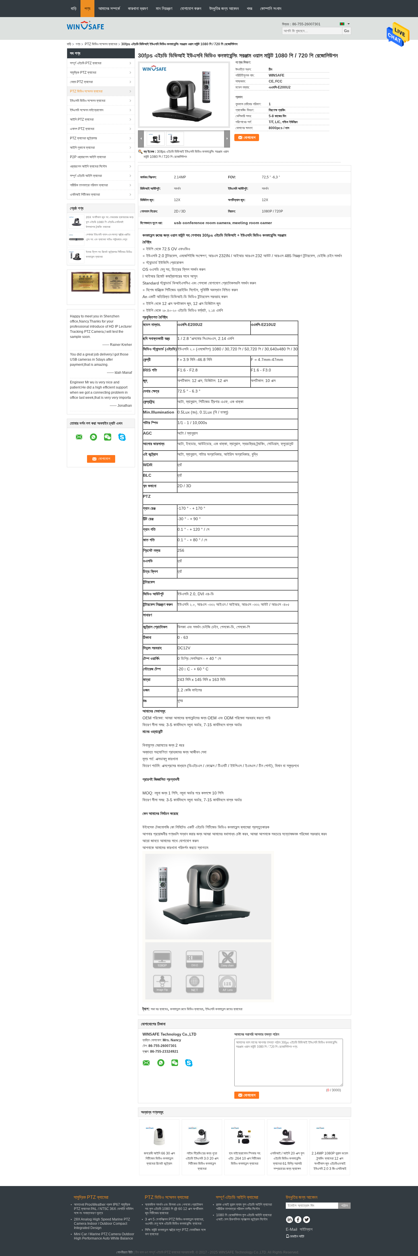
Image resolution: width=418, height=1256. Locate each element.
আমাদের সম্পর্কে (109, 8)
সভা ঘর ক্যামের (159, 1009)
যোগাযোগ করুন (190, 8)
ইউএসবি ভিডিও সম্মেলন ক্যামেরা (87, 101)
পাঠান (344, 1205)
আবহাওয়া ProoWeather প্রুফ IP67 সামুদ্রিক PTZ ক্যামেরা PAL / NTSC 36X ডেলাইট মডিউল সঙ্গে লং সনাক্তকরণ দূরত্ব (103, 1209)
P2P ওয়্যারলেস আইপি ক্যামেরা (88, 157)
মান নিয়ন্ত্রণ (164, 8)
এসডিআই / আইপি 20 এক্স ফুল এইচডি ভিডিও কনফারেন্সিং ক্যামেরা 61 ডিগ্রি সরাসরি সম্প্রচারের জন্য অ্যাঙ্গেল (287, 1161)
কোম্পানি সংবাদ (270, 8)
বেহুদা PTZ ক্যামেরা (81, 82)
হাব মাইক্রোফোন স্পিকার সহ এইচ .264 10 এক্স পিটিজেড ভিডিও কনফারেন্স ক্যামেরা (244, 1158)
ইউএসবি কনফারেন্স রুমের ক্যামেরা (223, 1009)
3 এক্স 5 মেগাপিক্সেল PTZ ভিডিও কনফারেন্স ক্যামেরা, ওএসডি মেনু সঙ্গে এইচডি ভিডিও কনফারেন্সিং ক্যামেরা (174, 1221)
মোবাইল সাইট (296, 1236)
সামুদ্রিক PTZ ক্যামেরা (83, 73)
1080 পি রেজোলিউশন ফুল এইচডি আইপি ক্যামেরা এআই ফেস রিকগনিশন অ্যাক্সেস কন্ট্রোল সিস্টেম (244, 1217)
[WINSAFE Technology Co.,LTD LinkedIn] (289, 1220)
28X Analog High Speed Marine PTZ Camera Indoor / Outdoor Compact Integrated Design (102, 1223)
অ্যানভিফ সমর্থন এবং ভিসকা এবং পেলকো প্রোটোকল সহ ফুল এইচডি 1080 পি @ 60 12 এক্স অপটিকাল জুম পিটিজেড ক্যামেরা (174, 1209)
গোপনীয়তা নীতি (124, 1252)
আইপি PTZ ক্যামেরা (82, 119)
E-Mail (291, 1229)
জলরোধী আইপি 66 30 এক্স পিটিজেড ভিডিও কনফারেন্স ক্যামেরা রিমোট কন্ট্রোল (159, 1158)
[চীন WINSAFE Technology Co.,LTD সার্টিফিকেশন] (85, 282)
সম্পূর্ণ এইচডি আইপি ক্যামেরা (86, 176)
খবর (249, 8)
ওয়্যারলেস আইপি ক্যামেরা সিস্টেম (88, 166)
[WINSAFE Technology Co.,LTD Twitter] (306, 1220)
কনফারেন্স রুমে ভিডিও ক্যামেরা (186, 1009)
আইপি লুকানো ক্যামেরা (82, 148)
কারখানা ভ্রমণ (138, 8)
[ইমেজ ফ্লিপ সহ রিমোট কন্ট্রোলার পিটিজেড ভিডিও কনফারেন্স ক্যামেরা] (76, 256)
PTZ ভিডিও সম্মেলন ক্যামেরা (101, 44)
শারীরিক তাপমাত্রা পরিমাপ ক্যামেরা (89, 185)
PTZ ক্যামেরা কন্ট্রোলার (83, 138)
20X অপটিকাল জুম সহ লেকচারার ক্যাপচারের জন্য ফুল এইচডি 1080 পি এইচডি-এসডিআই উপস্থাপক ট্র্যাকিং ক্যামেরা (109, 222)
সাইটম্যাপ (306, 1229)
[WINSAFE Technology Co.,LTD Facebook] (297, 1220)
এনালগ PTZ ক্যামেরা (82, 129)
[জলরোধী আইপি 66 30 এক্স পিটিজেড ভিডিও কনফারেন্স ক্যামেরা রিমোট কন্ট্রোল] (159, 1136)
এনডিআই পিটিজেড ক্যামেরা (85, 195)
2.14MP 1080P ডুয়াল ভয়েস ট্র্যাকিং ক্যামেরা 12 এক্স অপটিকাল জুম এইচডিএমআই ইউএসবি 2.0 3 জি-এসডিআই (330, 1161)
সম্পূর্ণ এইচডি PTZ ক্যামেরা (85, 63)
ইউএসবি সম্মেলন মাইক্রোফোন (86, 110)
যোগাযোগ (249, 137)
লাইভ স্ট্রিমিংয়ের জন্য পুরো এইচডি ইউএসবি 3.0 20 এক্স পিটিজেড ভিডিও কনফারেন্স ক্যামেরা (202, 1161)
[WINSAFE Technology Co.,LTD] (85, 28)
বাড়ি (73, 8)
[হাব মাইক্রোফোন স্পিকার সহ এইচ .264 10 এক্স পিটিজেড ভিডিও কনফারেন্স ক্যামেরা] (244, 1136)
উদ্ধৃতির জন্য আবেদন (224, 8)
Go (346, 31)
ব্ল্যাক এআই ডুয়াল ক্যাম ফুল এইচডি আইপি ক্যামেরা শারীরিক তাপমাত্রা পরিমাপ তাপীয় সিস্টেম (244, 1207)
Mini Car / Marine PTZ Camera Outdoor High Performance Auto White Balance (104, 1236)
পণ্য (87, 8)
